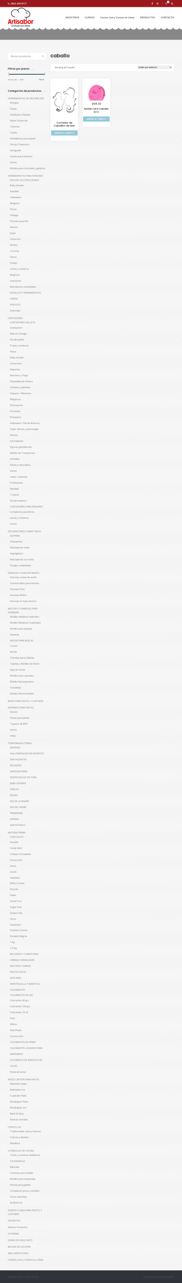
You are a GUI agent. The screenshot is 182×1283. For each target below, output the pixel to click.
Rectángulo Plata (19, 1101)
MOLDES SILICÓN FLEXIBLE (24, 180)
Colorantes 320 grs (20, 1006)
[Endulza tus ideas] (20, 17)
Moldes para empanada (22, 1178)
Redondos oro (17, 1089)
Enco (12, 1018)
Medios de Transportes (22, 453)
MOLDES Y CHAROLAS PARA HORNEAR (23, 610)
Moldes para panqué (21, 628)
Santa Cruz (16, 901)
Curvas (13, 645)
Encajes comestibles (20, 565)
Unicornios (16, 363)
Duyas (13, 108)
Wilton (13, 1024)
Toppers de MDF (19, 723)
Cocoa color (16, 860)
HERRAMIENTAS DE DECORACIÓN (26, 98)
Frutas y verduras (19, 345)
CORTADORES (15, 318)
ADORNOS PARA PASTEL (21, 707)
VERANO (14, 819)
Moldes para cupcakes (22, 675)
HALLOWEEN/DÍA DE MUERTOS (27, 753)
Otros (13, 866)
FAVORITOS (14, 1220)
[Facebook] (153, 3)
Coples (13, 132)
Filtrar (41, 79)
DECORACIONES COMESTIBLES (24, 531)
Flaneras (14, 634)
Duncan (14, 889)
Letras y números (19, 268)
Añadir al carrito (64, 133)
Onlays (13, 262)
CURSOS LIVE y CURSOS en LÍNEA (25, 1259)
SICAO (13, 872)
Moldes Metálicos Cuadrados (25, 622)
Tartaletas (15, 687)
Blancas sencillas (19, 1119)
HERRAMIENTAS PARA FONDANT (25, 175)
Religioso (15, 203)
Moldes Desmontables (22, 693)
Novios (13, 711)
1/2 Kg (13, 948)
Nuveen (14, 842)
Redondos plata (18, 1083)
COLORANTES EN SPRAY (23, 1042)
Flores (13, 209)
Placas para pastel (19, 717)
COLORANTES (17, 989)
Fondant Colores (19, 930)
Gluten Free (16, 913)
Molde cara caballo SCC (96, 110)
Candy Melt (16, 848)
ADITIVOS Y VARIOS (20, 966)
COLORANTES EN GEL (21, 995)
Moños (13, 245)
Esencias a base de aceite (23, 577)
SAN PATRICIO (17, 825)
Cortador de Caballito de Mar (64, 124)
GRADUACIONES (18, 771)
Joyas (13, 233)
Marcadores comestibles (23, 286)
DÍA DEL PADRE (18, 807)
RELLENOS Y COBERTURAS (24, 954)
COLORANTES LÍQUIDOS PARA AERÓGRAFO (26, 1051)
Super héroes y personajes (24, 429)
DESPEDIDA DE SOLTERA (23, 777)
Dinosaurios (16, 405)
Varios (13, 162)
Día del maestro (18, 500)
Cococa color (16, 1036)
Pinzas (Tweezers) (19, 144)
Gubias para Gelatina (21, 156)
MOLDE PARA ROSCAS (21, 640)
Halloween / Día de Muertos (25, 423)
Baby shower (17, 185)
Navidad (14, 191)
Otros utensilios (18, 1196)
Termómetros (17, 1161)
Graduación (16, 327)
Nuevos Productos (18, 1227)
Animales (15, 458)
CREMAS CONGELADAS (22, 960)
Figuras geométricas (21, 447)
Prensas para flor (19, 221)
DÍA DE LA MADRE (19, 801)
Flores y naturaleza (20, 464)
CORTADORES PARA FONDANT (26, 506)
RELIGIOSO (16, 765)
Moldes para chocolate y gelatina (27, 168)
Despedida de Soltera (21, 381)
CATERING (13, 1233)
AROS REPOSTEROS (18, 1253)
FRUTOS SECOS (18, 972)
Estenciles (15, 310)
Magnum (15, 274)
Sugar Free (16, 907)
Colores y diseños (19, 1137)
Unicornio (15, 239)
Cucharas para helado (21, 1172)
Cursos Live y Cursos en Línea (117, 17)
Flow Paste (15, 1030)
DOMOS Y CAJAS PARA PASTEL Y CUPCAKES (25, 1212)
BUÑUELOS (16, 1202)
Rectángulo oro (18, 1107)
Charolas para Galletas (22, 657)
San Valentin (16, 441)
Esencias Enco (17, 589)
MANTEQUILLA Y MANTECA (25, 983)
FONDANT (15, 924)
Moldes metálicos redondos (24, 616)
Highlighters (16, 553)
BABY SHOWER (18, 783)
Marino (14, 227)
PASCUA (14, 789)
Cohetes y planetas (20, 387)
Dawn (13, 895)
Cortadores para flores (22, 511)
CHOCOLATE (16, 836)
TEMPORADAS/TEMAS (20, 743)
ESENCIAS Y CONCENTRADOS (23, 573)
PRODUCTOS (147, 17)
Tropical (14, 494)
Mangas (14, 102)
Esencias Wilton (18, 595)
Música (13, 435)
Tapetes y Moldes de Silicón (24, 663)
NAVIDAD (15, 747)
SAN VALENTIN (18, 759)
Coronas (14, 251)
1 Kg (12, 942)
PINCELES (15, 304)
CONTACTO (167, 17)
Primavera (15, 417)
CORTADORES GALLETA (22, 322)
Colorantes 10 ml (19, 1012)
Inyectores (15, 280)
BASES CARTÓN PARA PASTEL (24, 1079)
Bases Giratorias (19, 120)
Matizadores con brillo (22, 559)
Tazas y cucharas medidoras (25, 1155)
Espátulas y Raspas (20, 114)
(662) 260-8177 (19, 3)
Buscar (41, 56)
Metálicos (15, 1143)
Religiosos (15, 399)
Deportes (15, 369)
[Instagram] (158, 3)
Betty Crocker (17, 883)
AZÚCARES (15, 977)
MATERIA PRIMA (16, 832)
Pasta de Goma (18, 1071)
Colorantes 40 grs (19, 1000)
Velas (13, 735)
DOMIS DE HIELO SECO (20, 1240)
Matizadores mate (19, 547)
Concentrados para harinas (24, 583)
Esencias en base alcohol (23, 601)
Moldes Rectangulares (22, 681)
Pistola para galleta (20, 1184)
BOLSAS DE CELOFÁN (19, 1246)
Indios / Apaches (18, 476)
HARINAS (15, 877)
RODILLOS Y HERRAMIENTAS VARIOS (25, 295)
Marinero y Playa (19, 375)
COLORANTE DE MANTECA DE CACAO (26, 1063)
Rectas (13, 651)
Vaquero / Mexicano (20, 393)
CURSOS (89, 17)
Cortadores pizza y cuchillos (25, 1190)
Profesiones (16, 482)
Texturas (15, 126)
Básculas (14, 1167)
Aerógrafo (15, 150)
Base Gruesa (16, 1113)
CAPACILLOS (14, 1127)
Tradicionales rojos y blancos (25, 1131)
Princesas (15, 411)
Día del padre (17, 339)
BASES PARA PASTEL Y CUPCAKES (26, 701)
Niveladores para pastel (22, 138)
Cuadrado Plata (18, 1095)
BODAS (14, 795)
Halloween (15, 197)
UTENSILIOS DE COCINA (21, 1150)
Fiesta (13, 351)
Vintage (14, 215)
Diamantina (16, 541)
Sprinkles (15, 535)
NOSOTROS (72, 17)
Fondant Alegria (18, 936)
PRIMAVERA (16, 813)
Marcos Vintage (18, 333)
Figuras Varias (17, 669)
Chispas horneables (20, 854)
